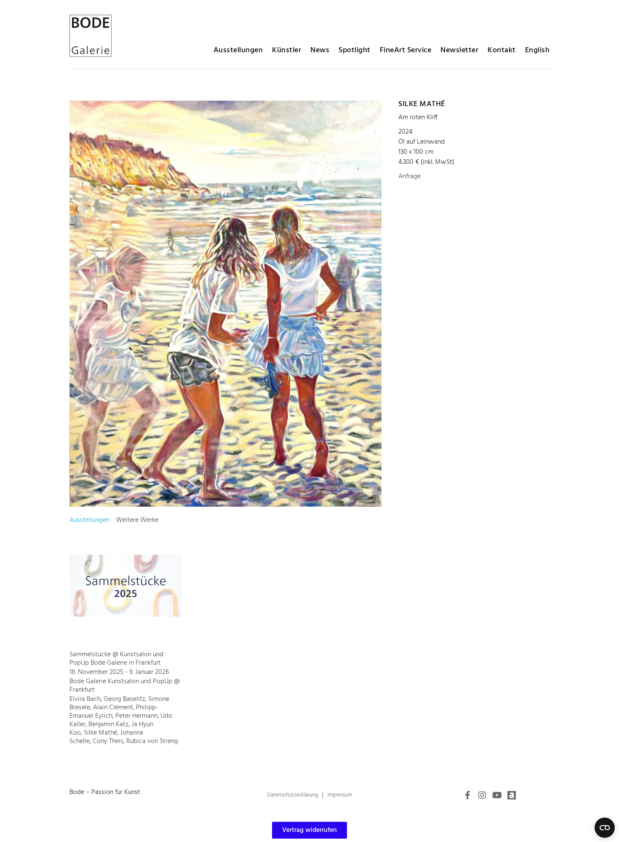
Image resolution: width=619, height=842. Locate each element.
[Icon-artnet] (512, 795)
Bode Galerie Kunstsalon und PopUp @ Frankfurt (124, 685)
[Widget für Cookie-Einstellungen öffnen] (605, 828)
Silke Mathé (421, 104)
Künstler (286, 50)
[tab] (89, 520)
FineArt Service (406, 50)
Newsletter (459, 50)
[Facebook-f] (467, 795)
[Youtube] (497, 795)
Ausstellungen (238, 50)
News (319, 50)
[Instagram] (482, 795)
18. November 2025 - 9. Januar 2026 (119, 672)
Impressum (340, 795)
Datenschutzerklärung (292, 795)
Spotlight (355, 50)
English (537, 50)
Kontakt (502, 50)
